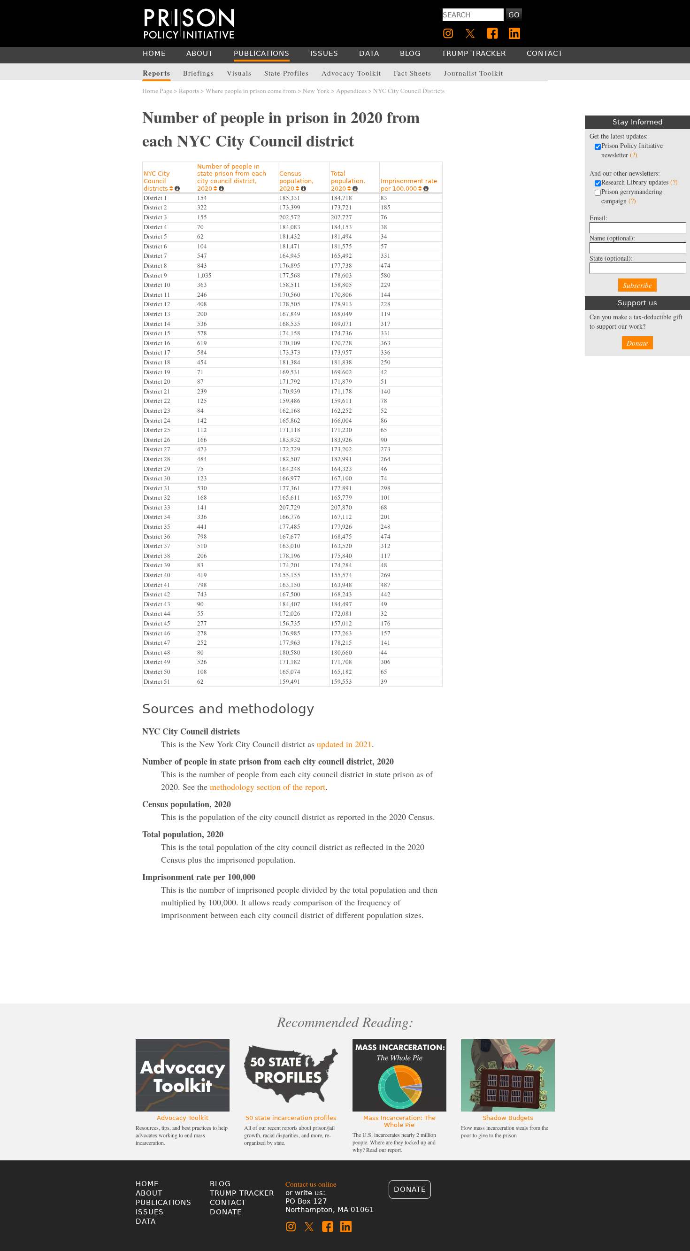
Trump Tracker (242, 1193)
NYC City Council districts (158, 181)
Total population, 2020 (348, 181)
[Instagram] (448, 33)
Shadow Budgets (508, 1117)
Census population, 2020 (296, 181)
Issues (150, 1212)
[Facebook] (492, 33)
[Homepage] (189, 23)
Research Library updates (639, 182)
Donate (637, 343)
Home (147, 1184)
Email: (598, 217)
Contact (228, 1202)
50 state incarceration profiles (291, 1117)
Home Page (157, 90)
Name (612, 237)
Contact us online (311, 1184)
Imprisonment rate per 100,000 (409, 185)
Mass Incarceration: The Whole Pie (399, 1121)
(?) (633, 154)
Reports (189, 90)
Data (146, 1221)
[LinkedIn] (514, 33)
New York (316, 90)
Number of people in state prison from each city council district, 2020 (231, 177)
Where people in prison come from (251, 90)
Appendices (351, 90)
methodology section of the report (267, 786)
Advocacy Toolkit (182, 1117)
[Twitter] (470, 33)
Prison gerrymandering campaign (631, 196)
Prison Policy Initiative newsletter (632, 150)
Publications (164, 1202)
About (149, 1193)
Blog (220, 1184)
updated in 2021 (344, 743)
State (611, 258)
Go (514, 15)
